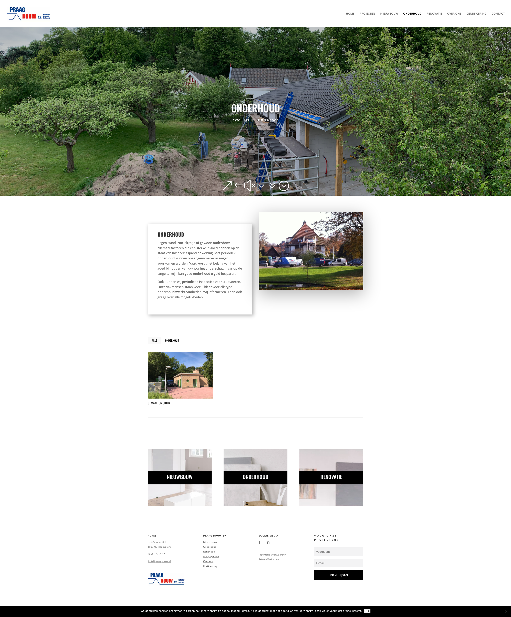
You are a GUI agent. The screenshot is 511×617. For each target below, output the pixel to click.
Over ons (208, 561)
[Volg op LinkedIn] (268, 542)
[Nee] (506, 611)
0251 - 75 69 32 (156, 554)
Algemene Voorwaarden (272, 554)
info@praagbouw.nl (159, 561)
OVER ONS (454, 13)
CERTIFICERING (476, 13)
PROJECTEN (367, 13)
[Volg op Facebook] (260, 542)
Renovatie (209, 551)
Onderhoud (209, 547)
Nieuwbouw (210, 542)
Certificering (210, 566)
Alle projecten (211, 556)
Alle (154, 340)
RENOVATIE (434, 13)
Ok (367, 610)
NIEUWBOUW (389, 13)
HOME (350, 13)
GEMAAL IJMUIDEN (159, 403)
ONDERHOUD (412, 13)
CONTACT (498, 13)
